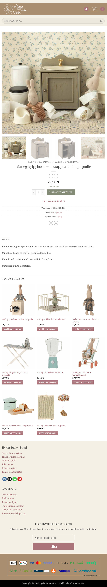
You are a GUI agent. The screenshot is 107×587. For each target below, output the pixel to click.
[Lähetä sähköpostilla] (51, 223)
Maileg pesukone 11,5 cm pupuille (17, 319)
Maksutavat (8, 498)
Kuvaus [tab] (5, 239)
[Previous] (7, 83)
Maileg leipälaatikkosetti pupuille (17, 425)
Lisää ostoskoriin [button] (12, 329)
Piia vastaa (7, 464)
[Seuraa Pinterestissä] (19, 479)
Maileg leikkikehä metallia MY (51, 319)
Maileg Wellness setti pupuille (51, 425)
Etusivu (32, 162)
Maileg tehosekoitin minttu (50, 372)
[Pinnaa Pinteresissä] (56, 223)
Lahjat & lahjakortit (12, 471)
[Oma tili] (86, 9)
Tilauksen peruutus (12, 509)
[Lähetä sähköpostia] (9, 479)
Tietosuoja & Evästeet (13, 505)
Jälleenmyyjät (9, 468)
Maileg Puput (72, 162)
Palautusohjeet (9, 502)
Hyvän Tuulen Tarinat (13, 456)
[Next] (99, 83)
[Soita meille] (14, 479)
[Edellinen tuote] (56, 176)
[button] (94, 9)
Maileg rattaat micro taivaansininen (81, 373)
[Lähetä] (101, 20)
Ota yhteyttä (8, 460)
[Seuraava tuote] (51, 176)
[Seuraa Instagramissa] (4, 479)
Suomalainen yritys (12, 453)
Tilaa (53, 546)
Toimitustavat (9, 494)
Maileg (58, 162)
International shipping (13, 513)
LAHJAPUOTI (45, 162)
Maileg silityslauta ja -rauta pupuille (14, 373)
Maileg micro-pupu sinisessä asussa (85, 320)
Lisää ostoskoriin (60, 192)
